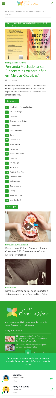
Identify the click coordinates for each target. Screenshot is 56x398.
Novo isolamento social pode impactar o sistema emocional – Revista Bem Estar (26, 292)
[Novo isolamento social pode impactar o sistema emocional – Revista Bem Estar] (28, 272)
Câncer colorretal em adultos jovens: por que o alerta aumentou (32, 345)
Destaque (9, 63)
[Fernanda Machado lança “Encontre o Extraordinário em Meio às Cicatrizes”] (28, 44)
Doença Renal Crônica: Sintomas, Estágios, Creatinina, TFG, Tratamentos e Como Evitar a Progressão (27, 251)
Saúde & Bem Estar (21, 245)
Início (7, 11)
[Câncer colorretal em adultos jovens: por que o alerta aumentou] (10, 347)
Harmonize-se (10, 288)
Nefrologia (9, 245)
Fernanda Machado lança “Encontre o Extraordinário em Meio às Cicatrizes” (25, 70)
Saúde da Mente (19, 63)
